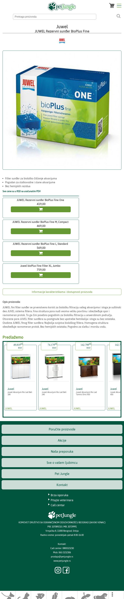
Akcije (62, 440)
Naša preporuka (62, 451)
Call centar (58, 505)
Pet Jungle (62, 474)
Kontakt (62, 485)
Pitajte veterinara (62, 500)
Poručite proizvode (62, 429)
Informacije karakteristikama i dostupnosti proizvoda (62, 291)
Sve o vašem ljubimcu (62, 462)
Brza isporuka (59, 495)
